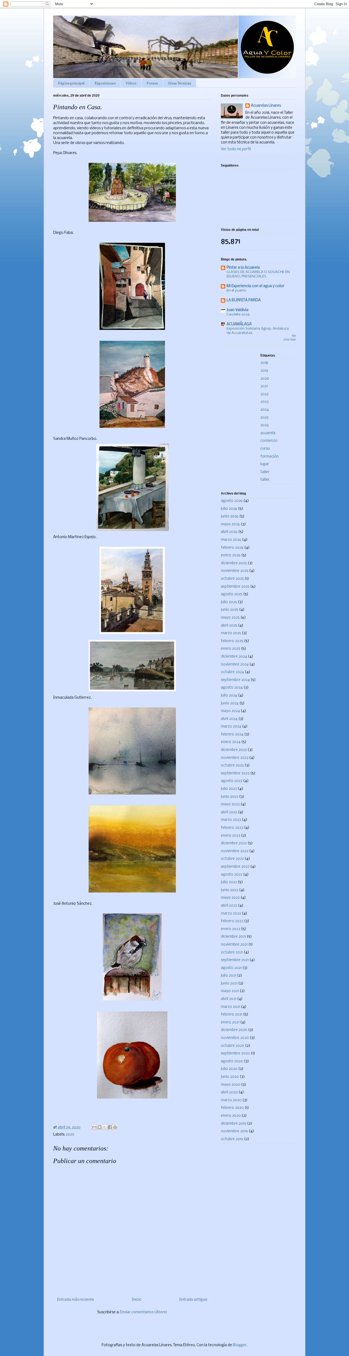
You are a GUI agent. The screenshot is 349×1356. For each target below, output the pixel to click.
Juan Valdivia (237, 310)
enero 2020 (231, 1116)
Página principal (71, 83)
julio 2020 (229, 1069)
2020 (70, 1135)
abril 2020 (229, 1092)
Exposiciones (105, 83)
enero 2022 (230, 929)
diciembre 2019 (233, 1124)
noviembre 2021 (234, 945)
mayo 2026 (230, 524)
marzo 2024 (231, 727)
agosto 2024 (232, 688)
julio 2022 (229, 882)
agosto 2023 (231, 781)
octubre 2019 (232, 1139)
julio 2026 (229, 509)
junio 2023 (229, 797)
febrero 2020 (232, 1108)
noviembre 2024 (235, 664)
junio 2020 (230, 1077)
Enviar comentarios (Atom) (143, 1312)
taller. (265, 480)
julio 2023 (229, 789)
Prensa (152, 83)
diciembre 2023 (234, 750)
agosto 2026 (232, 501)
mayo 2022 (230, 898)
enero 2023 (230, 836)
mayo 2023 (230, 804)
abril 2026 (229, 532)
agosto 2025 (231, 594)
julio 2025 (229, 602)
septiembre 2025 (235, 587)
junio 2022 (229, 890)
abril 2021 (228, 999)
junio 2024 (230, 703)
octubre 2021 (232, 952)
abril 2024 (229, 719)
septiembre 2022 (235, 867)
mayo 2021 (230, 991)
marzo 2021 (230, 1007)
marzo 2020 (231, 1100)
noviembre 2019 (234, 1131)
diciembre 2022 (234, 843)
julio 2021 (228, 976)
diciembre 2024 (234, 657)
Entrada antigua (193, 1300)
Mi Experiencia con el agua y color (255, 286)
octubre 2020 (232, 1046)
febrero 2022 (232, 921)
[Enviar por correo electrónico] (94, 1127)
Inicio (137, 1300)
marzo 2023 (231, 820)
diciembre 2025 (234, 563)
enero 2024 (230, 742)
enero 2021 (230, 1022)
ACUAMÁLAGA (239, 324)
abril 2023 (229, 812)
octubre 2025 (232, 579)
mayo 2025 (230, 618)
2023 (264, 402)
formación (269, 457)
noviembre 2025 (234, 571)
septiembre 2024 (235, 680)
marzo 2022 (231, 914)
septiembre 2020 (235, 1053)
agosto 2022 (231, 875)
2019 (264, 371)
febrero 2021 (231, 1015)
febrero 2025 (232, 641)
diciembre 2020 (234, 1030)
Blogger (239, 1345)
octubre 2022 (232, 859)
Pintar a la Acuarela (243, 268)
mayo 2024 (230, 711)
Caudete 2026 (238, 314)
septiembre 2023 (235, 773)
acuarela (267, 433)
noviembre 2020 (235, 1038)
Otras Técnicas (179, 83)
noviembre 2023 (234, 758)
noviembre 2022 (234, 851)
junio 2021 (229, 983)
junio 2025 (229, 610)
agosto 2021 (231, 968)
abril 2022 (229, 906)
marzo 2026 (231, 540)
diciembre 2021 (233, 937)
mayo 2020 (230, 1085)
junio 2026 (230, 516)
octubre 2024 (232, 672)
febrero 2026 (232, 548)
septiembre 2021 (235, 960)
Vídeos (131, 83)
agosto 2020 (232, 1061)
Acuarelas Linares (266, 106)
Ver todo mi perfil (236, 149)
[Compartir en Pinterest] (115, 1127)
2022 (264, 394)
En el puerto (236, 290)
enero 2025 (230, 649)
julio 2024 (229, 696)
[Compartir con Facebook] (110, 1127)
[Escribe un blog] (99, 1127)
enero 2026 (230, 555)
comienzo (269, 441)
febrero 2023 (232, 828)
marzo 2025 (231, 633)
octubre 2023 (232, 765)
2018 (264, 363)
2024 (264, 410)
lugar (264, 464)
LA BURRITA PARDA (244, 300)
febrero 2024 (232, 734)
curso (265, 449)
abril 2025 (229, 626)
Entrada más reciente (75, 1300)
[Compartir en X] (104, 1127)
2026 (264, 425)
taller (264, 472)
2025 (264, 418)
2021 (264, 386)
